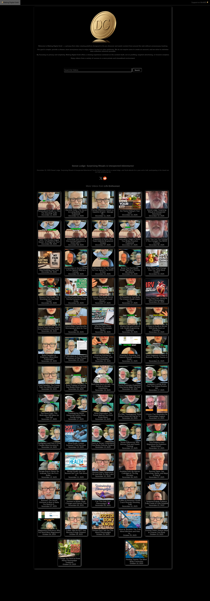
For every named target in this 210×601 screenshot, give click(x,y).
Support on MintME (199, 2)
